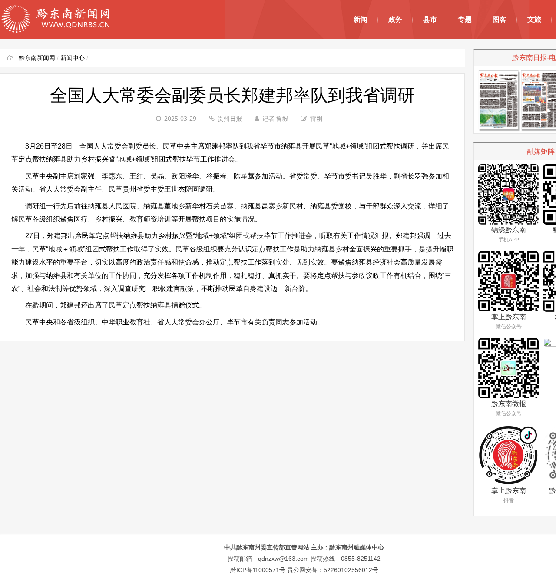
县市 (430, 19)
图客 (499, 19)
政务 (395, 19)
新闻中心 (72, 57)
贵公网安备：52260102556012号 (332, 569)
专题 (465, 19)
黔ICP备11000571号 (257, 569)
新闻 (360, 19)
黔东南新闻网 (37, 57)
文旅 (534, 19)
